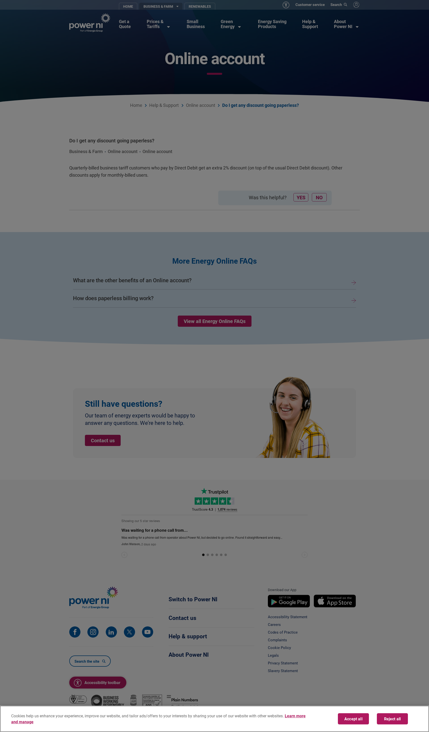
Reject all (392, 719)
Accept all (353, 719)
